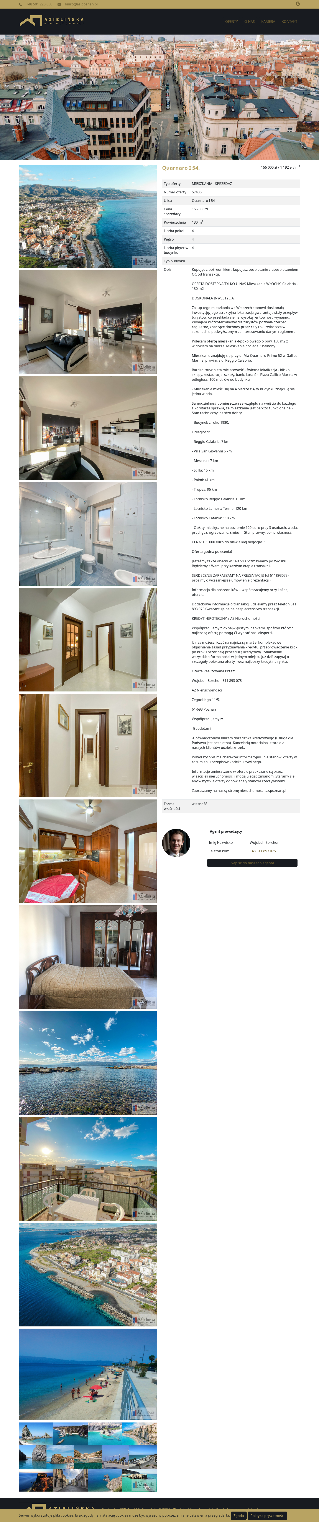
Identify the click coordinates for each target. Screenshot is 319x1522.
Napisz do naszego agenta (252, 863)
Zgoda (238, 1515)
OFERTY (231, 21)
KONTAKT (289, 21)
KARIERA (268, 21)
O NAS (249, 21)
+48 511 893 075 (263, 851)
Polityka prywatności (267, 1515)
